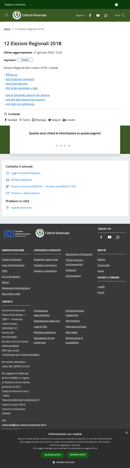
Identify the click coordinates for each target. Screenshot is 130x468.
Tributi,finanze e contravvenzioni (74, 262)
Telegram (56, 120)
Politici (5, 282)
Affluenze (11, 75)
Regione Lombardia (15, 4)
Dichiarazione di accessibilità (74, 340)
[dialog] (65, 448)
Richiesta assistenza (45, 332)
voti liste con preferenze (20, 104)
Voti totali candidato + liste (22, 88)
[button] (65, 462)
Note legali (71, 332)
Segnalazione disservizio (47, 321)
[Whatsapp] (104, 15)
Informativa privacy (76, 326)
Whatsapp (40, 120)
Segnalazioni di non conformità (44, 340)
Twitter (26, 120)
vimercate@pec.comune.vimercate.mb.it (24, 425)
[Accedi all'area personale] (116, 4)
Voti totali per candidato (20, 79)
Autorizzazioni (73, 276)
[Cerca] (123, 15)
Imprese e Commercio (45, 265)
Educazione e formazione (79, 254)
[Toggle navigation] (6, 15)
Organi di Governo (11, 259)
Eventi (101, 292)
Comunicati (104, 265)
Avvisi (101, 271)
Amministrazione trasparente (75, 313)
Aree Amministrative (13, 265)
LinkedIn (70, 120)
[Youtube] (97, 15)
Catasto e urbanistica (45, 271)
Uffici (4, 271)
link (95, 448)
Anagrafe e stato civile (46, 259)
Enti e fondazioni (11, 276)
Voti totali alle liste (16, 83)
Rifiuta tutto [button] (77, 454)
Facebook (12, 120)
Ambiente (71, 270)
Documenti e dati (11, 294)
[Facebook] (89, 15)
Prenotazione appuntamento (42, 313)
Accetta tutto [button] (53, 455)
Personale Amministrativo (16, 288)
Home (7, 29)
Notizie (101, 259)
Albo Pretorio (73, 321)
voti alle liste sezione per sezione (25, 99)
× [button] (126, 433)
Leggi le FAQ (40, 326)
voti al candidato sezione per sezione (28, 95)
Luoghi (101, 287)
